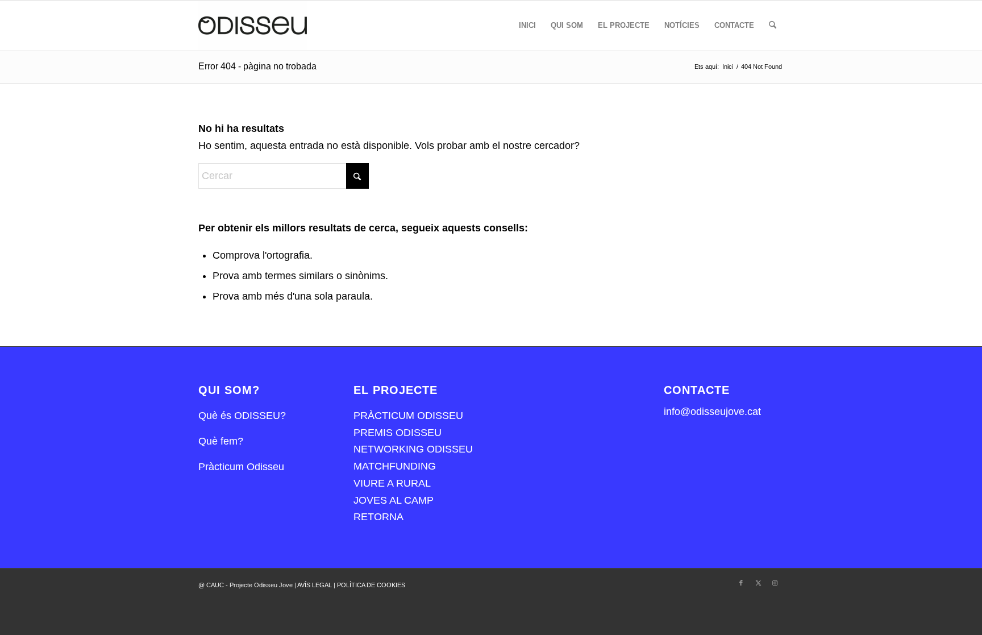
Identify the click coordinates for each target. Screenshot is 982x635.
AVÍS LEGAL (315, 585)
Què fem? (220, 441)
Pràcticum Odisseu (241, 466)
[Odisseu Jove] (252, 26)
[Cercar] (773, 26)
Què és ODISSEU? (242, 415)
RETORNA (378, 516)
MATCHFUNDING (394, 466)
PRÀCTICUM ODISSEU (408, 415)
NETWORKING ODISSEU (413, 449)
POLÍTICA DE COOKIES (371, 585)
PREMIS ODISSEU (397, 432)
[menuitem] (527, 26)
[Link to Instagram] (775, 582)
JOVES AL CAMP (393, 500)
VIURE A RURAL (392, 483)
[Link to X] (758, 582)
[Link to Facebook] (741, 582)
